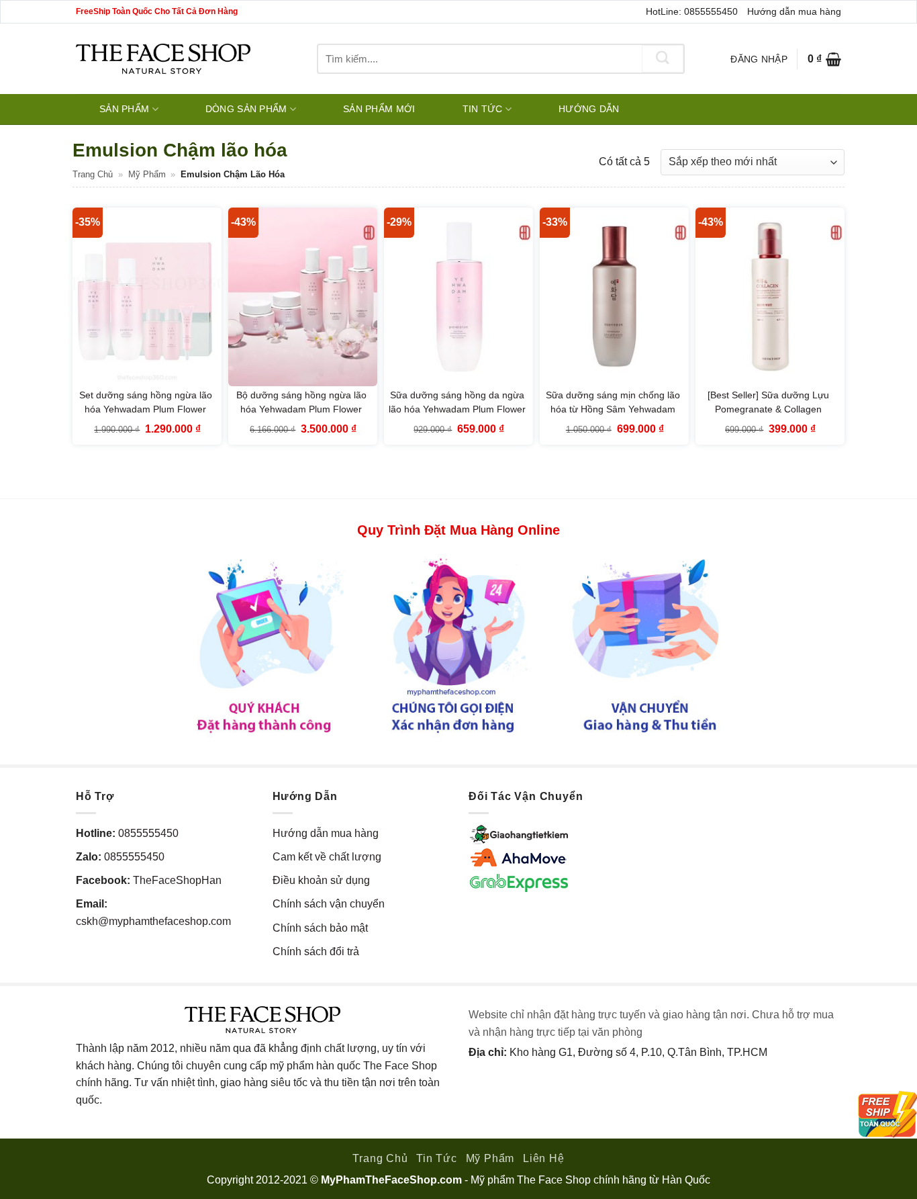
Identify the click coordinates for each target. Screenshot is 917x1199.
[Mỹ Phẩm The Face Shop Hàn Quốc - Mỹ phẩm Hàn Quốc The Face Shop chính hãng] (163, 59)
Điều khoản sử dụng (321, 880)
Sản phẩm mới (379, 108)
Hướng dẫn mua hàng (794, 11)
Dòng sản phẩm (246, 108)
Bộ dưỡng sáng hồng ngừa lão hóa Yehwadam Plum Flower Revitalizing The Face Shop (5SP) (301, 417)
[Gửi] (662, 59)
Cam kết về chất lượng (327, 856)
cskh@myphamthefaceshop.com (153, 921)
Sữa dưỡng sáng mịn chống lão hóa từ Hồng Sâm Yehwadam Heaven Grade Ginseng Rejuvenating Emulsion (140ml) (613, 417)
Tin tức (483, 108)
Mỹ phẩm (147, 174)
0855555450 (148, 833)
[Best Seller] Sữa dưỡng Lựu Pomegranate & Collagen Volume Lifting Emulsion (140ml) (768, 409)
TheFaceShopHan (177, 880)
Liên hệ (544, 1158)
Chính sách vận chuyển (329, 903)
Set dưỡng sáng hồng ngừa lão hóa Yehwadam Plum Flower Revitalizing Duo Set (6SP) (145, 409)
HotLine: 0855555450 (692, 11)
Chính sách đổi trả (316, 951)
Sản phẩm (124, 108)
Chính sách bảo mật (320, 928)
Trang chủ (93, 174)
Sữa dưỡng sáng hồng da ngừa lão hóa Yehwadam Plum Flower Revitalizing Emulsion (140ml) (457, 409)
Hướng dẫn (589, 108)
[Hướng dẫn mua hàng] (458, 644)
